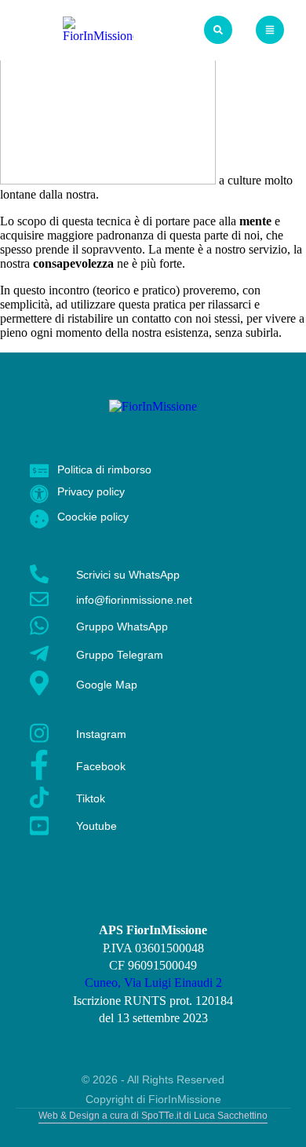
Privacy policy (91, 491)
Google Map (106, 684)
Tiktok (90, 798)
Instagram (101, 734)
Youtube (96, 826)
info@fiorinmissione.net (134, 600)
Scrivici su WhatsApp (128, 574)
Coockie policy (93, 516)
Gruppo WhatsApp (122, 626)
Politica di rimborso (104, 469)
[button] (218, 30)
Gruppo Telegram (119, 654)
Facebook (101, 766)
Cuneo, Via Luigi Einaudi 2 (153, 982)
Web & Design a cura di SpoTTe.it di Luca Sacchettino (153, 1115)
